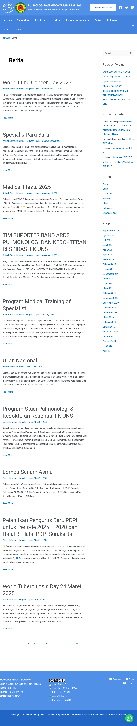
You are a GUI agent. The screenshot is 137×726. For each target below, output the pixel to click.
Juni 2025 (107, 245)
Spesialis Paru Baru (26, 135)
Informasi (20, 88)
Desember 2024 (110, 274)
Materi (106, 203)
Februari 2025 (109, 264)
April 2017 (108, 351)
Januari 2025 (109, 269)
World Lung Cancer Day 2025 (37, 82)
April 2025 (108, 254)
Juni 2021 (107, 283)
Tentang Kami (23, 20)
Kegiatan (30, 88)
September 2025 (111, 230)
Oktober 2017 (109, 336)
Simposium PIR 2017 (122, 157)
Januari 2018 (109, 327)
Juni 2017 (107, 346)
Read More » (9, 117)
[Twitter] (126, 7)
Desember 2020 (110, 298)
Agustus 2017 (109, 341)
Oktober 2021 (109, 278)
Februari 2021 (109, 293)
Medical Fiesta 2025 (27, 187)
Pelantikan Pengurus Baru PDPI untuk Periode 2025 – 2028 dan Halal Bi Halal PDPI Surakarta (40, 527)
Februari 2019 (109, 307)
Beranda (7, 20)
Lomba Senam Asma (28, 472)
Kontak (18, 29)
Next (79, 643)
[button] (103, 7)
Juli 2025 (107, 240)
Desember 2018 (110, 312)
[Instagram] (132, 7)
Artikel (6, 88)
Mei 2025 (107, 250)
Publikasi (107, 208)
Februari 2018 (109, 322)
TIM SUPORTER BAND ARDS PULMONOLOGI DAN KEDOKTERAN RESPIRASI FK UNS (44, 242)
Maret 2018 (108, 317)
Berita (6, 29)
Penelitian (56, 20)
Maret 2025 (108, 259)
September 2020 (111, 303)
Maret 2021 (108, 288)
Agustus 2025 (109, 235)
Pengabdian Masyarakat (78, 20)
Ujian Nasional (20, 360)
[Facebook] (120, 7)
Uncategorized (110, 213)
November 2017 (110, 331)
